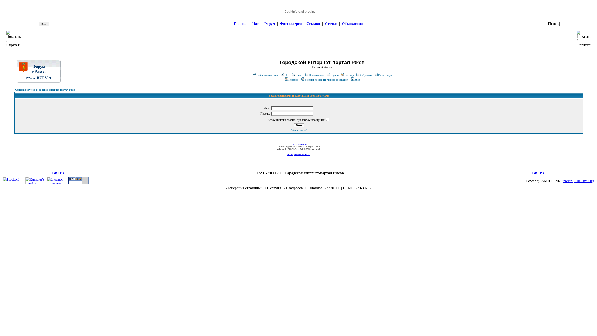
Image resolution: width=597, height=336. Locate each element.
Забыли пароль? (299, 130)
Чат (255, 24)
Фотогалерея (291, 24)
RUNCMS (292, 149)
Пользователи (316, 75)
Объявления (352, 24)
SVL (301, 149)
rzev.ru (568, 181)
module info (316, 149)
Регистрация (385, 75)
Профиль (293, 79)
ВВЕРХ (58, 173)
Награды (349, 75)
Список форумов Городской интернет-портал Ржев (45, 89)
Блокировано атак (298, 154)
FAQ (287, 75)
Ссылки (313, 24)
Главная (241, 24)
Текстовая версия (299, 144)
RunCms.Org (584, 181)
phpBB (291, 146)
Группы (334, 75)
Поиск (299, 75)
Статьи (331, 24)
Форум (269, 24)
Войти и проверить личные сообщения (326, 79)
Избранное (366, 75)
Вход (357, 79)
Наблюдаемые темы (267, 75)
